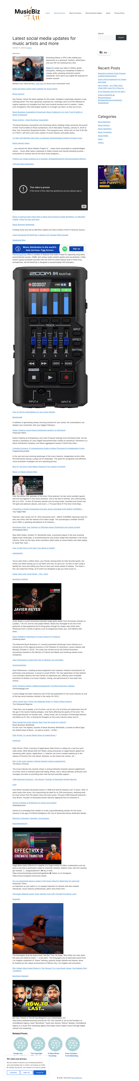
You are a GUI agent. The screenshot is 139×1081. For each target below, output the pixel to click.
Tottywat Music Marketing (23, 164)
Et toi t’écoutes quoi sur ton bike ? (112, 92)
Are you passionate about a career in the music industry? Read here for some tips (46, 881)
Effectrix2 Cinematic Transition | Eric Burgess (31, 818)
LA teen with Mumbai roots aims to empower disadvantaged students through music (47, 138)
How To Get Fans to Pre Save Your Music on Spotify (34, 548)
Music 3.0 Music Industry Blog (25, 472)
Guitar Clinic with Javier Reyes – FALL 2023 (30, 574)
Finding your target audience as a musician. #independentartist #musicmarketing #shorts (49, 159)
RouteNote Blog (19, 240)
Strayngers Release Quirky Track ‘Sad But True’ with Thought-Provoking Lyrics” (45, 894)
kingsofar (16, 899)
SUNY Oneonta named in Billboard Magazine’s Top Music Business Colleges (44, 686)
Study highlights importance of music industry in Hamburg (36, 637)
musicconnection (19, 665)
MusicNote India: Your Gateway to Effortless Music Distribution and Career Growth (46, 527)
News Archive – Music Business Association (30, 120)
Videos (101, 143)
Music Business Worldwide (23, 225)
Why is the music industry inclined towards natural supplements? (39, 761)
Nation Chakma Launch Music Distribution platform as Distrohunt (39, 430)
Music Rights (103, 136)
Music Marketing (104, 129)
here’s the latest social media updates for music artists (35, 89)
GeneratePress (76, 1078)
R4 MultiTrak (21, 255)
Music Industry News (21, 143)
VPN (50, 68)
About (108, 13)
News (48, 13)
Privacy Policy (119, 13)
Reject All (27, 1072)
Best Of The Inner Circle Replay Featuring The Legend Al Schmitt (39, 467)
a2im (14, 785)
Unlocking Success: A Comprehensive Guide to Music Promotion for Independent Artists (49, 448)
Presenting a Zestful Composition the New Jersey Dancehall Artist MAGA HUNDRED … (48, 509)
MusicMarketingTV (20, 824)
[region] (26, 1066)
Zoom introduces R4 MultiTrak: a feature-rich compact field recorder (40, 235)
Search (101, 33)
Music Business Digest (94, 13)
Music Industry (18, 94)
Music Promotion (75, 13)
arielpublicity (18, 553)
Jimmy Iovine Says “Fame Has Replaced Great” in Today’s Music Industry (42, 702)
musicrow (16, 741)
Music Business (59, 13)
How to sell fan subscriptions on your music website (34, 412)
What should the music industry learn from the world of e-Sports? (39, 722)
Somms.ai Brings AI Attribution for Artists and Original (34, 803)
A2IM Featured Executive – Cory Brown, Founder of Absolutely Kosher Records (45, 779)
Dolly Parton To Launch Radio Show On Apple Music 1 (34, 735)
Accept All (39, 1072)
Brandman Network (20, 976)
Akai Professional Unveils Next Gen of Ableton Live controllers (38, 660)
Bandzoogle (17, 417)
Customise (13, 1072)
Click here (40, 84)
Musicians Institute (20, 579)
